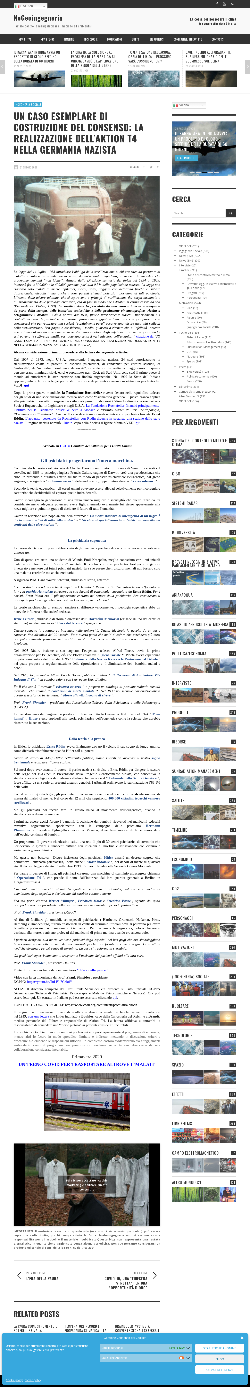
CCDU (65, 446)
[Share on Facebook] (144, 167)
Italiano (27, 6)
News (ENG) (186, 260)
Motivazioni (186, 303)
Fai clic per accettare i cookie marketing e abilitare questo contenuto (87, 1184)
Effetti (182, 367)
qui (27, 385)
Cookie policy (14, 1380)
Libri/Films (185, 386)
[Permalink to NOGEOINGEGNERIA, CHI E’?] (188, 695)
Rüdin (68, 423)
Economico (194, 322)
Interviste (185, 265)
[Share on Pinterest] (157, 167)
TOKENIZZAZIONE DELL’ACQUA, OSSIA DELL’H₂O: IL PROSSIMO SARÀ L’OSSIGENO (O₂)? (92, 56)
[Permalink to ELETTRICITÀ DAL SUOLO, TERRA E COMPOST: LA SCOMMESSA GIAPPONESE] (228, 1194)
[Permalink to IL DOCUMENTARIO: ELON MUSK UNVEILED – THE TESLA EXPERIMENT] (228, 1135)
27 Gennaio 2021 (28, 167)
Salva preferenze (220, 1370)
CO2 (189, 352)
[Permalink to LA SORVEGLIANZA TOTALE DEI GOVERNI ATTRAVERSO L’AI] (212, 988)
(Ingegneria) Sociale (199, 327)
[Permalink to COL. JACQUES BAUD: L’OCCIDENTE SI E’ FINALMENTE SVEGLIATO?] (212, 695)
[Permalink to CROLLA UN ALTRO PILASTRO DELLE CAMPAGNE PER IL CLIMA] (228, 901)
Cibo (189, 308)
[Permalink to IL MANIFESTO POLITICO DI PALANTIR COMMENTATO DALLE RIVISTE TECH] (228, 988)
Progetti (192, 293)
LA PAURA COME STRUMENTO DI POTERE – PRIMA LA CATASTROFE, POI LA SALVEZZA (36, 1330)
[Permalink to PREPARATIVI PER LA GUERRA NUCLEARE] (188, 1018)
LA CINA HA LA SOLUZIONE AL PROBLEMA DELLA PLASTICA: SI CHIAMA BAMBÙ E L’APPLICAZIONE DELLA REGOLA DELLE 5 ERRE (37, 59)
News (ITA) (186, 256)
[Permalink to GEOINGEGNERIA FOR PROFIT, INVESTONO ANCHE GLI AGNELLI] (228, 871)
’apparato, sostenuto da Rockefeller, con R (58, 418)
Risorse (191, 317)
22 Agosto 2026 (79, 66)
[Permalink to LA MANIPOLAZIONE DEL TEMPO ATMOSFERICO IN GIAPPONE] (212, 456)
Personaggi (194, 297)
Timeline (184, 270)
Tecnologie (186, 332)
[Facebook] (217, 4)
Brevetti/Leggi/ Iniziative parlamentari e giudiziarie (196, 564)
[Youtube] (224, 4)
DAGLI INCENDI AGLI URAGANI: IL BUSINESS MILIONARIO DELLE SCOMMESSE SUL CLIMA (151, 56)
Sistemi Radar (195, 337)
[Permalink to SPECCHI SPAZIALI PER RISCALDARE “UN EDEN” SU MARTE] (212, 1077)
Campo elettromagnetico (195, 391)
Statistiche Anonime (219, 1348)
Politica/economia (198, 376)
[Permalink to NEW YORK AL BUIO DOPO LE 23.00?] (212, 871)
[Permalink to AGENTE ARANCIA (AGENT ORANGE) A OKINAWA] (188, 812)
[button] (242, 1338)
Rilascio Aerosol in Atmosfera (205, 342)
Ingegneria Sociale (28, 104)
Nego (220, 1359)
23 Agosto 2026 (22, 70)
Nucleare (192, 356)
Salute (191, 381)
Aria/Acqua (193, 312)
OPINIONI (185, 246)
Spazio (191, 361)
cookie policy (33, 1380)
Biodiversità (194, 371)
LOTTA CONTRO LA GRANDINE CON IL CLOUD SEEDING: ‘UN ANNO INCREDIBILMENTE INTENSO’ (210, 56)
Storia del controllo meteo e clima (208, 275)
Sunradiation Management (203, 347)
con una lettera (38, 1016)
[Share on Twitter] (150, 167)
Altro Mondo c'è (189, 396)
